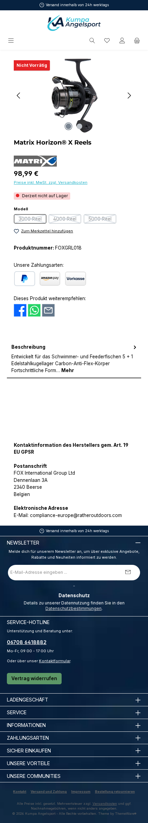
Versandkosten (105, 803)
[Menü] (11, 40)
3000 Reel (32, 220)
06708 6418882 (26, 642)
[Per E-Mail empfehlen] (48, 310)
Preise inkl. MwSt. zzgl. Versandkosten (50, 182)
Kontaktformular (54, 660)
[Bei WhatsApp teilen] (34, 310)
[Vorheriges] (19, 95)
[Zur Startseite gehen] (74, 23)
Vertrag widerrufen (34, 678)
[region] (74, 95)
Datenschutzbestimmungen (73, 608)
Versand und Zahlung (49, 791)
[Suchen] (92, 40)
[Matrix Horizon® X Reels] (74, 95)
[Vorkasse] (75, 278)
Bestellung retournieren (115, 791)
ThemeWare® (125, 813)
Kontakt (19, 791)
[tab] (74, 359)
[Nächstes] (129, 95)
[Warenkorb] (137, 40)
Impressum (81, 791)
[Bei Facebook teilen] (20, 310)
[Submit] (128, 572)
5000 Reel (102, 220)
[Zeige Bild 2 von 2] (79, 126)
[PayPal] (24, 278)
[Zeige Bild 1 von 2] (68, 126)
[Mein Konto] (122, 40)
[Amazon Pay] (50, 278)
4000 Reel (67, 220)
